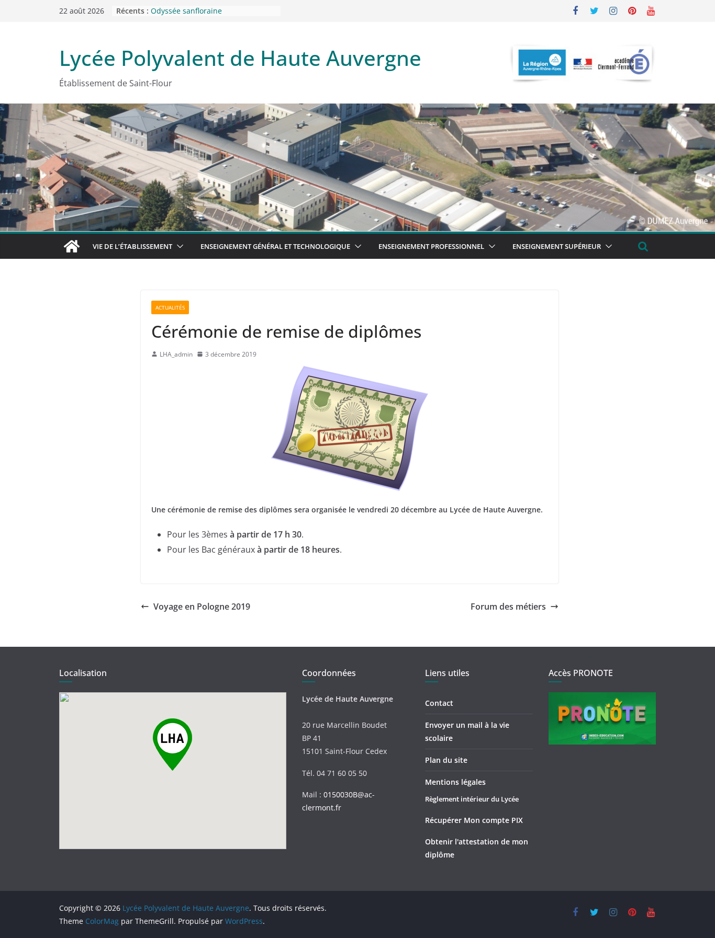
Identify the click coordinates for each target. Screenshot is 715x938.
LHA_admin (176, 354)
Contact (439, 703)
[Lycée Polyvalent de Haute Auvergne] (71, 246)
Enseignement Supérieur (556, 246)
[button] (178, 246)
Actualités (170, 307)
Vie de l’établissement (132, 246)
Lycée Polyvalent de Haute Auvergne (240, 57)
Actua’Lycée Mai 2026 (188, 6)
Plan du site (446, 760)
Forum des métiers (508, 606)
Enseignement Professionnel (431, 246)
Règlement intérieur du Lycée (472, 799)
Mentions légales (455, 782)
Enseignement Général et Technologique (275, 246)
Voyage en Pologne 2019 (201, 606)
